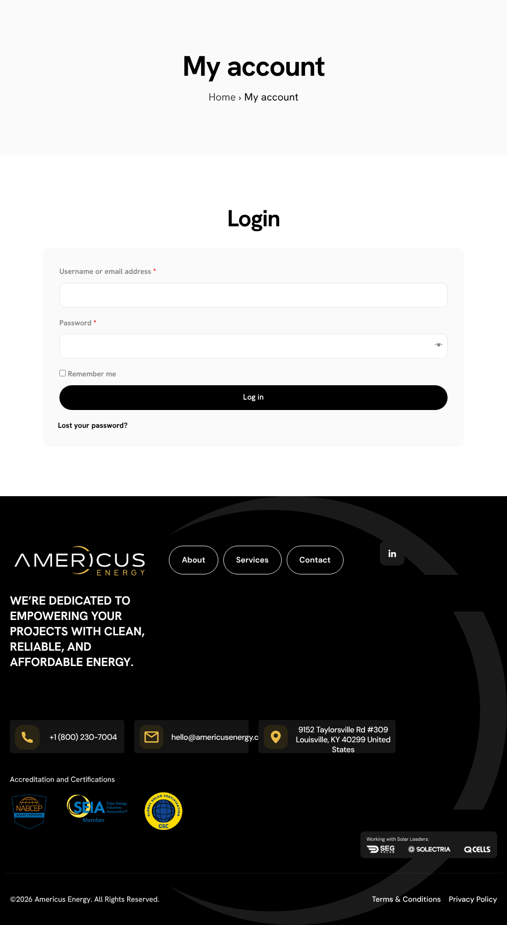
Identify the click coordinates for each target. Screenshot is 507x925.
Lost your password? (93, 425)
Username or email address (107, 271)
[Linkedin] (392, 553)
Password (78, 323)
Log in (253, 397)
